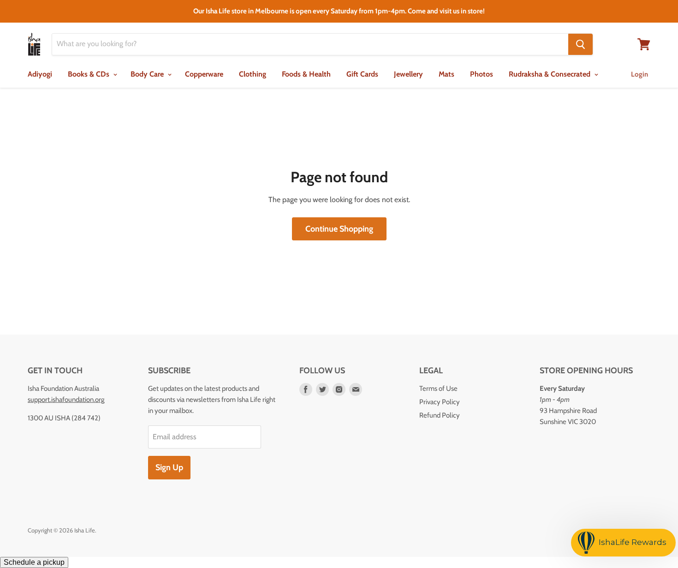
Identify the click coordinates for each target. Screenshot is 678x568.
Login (639, 74)
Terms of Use (438, 388)
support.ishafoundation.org (66, 399)
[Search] (580, 44)
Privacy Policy (439, 402)
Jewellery (408, 74)
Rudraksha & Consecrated (550, 74)
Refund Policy (439, 415)
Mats (446, 74)
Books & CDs (89, 74)
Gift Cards (362, 74)
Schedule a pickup (34, 562)
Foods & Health (306, 74)
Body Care (148, 74)
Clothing (252, 74)
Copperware (204, 74)
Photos (481, 74)
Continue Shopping (339, 229)
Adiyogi (40, 74)
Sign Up (169, 467)
